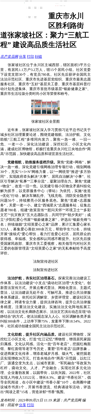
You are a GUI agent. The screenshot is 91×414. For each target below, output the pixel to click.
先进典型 (35, 8)
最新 (55, 5)
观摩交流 (41, 8)
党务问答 (35, 16)
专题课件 (29, 17)
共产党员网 (9, 57)
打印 (30, 57)
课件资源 (29, 16)
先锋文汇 (35, 17)
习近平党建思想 (60, 5)
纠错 (38, 57)
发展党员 (64, 5)
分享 (22, 57)
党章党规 (29, 8)
